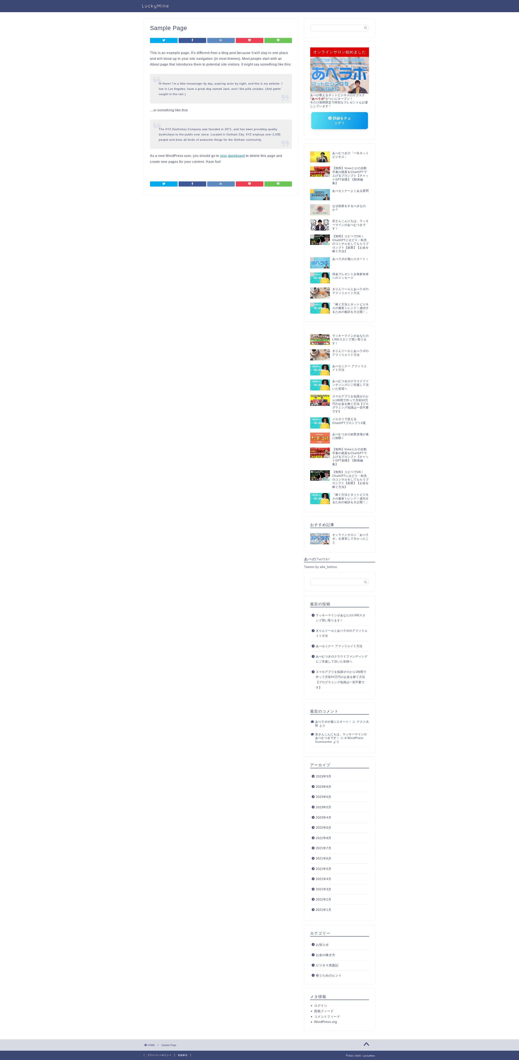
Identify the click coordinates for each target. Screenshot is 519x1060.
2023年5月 (323, 807)
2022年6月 (323, 827)
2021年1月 (323, 909)
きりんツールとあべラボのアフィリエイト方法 (342, 633)
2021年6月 (323, 858)
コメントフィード (327, 1016)
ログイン (320, 1005)
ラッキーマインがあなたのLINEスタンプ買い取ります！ (341, 618)
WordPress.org (325, 1022)
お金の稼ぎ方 (325, 955)
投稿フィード (324, 1011)
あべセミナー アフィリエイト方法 (339, 646)
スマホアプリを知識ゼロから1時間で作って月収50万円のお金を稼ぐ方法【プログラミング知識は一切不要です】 (341, 679)
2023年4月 (323, 817)
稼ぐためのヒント (329, 975)
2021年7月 (323, 848)
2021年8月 (323, 838)
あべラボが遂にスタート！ (333, 721)
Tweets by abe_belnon (320, 566)
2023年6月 (323, 796)
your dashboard (232, 156)
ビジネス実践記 (327, 965)
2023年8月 (323, 786)
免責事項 (183, 1055)
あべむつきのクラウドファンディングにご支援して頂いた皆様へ (342, 659)
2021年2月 (323, 899)
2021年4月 (323, 879)
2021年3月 (323, 889)
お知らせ (322, 944)
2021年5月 (323, 868)
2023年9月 (323, 776)
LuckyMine (155, 6)
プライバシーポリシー (159, 1055)
